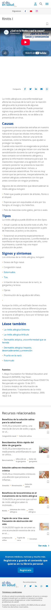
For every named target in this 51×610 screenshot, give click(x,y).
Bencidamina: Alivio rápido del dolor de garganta (18, 444)
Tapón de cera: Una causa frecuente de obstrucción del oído (17, 521)
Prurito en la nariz (13, 355)
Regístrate (25, 570)
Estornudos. (10, 272)
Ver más (42, 545)
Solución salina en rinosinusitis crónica (18, 469)
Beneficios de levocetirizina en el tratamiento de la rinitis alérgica (19, 494)
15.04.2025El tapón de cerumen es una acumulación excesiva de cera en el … (18, 530)
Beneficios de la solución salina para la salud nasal (18, 421)
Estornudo (9, 360)
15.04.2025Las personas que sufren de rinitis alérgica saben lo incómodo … (19, 502)
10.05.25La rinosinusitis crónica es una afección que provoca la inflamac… (18, 477)
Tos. (6, 277)
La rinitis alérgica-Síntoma (16, 329)
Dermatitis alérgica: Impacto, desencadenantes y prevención (17, 349)
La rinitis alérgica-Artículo (16, 334)
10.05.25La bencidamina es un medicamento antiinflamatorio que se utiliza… (19, 451)
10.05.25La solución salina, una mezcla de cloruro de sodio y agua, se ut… (19, 428)
